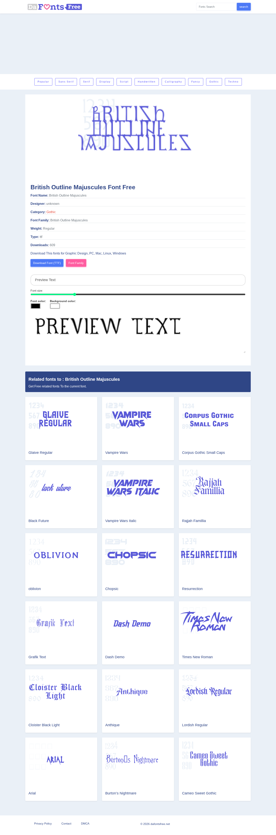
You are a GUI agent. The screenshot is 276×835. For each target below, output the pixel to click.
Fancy (195, 81)
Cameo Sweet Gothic (199, 793)
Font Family (76, 263)
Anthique (112, 725)
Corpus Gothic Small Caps (203, 453)
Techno (233, 81)
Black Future (38, 521)
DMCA (85, 823)
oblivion (34, 589)
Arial (32, 793)
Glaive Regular (40, 453)
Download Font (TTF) (47, 263)
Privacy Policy (43, 823)
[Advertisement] (138, 44)
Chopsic (111, 589)
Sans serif (66, 81)
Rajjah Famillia (194, 521)
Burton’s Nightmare (120, 793)
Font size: (37, 290)
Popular (43, 81)
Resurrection (192, 589)
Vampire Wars (116, 453)
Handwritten (147, 81)
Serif (86, 81)
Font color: (38, 301)
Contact (66, 823)
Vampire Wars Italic (120, 521)
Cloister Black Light (44, 725)
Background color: (63, 301)
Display (105, 81)
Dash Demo (114, 657)
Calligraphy (173, 81)
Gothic (214, 81)
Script (124, 81)
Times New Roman (197, 657)
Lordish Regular (195, 725)
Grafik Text (37, 657)
